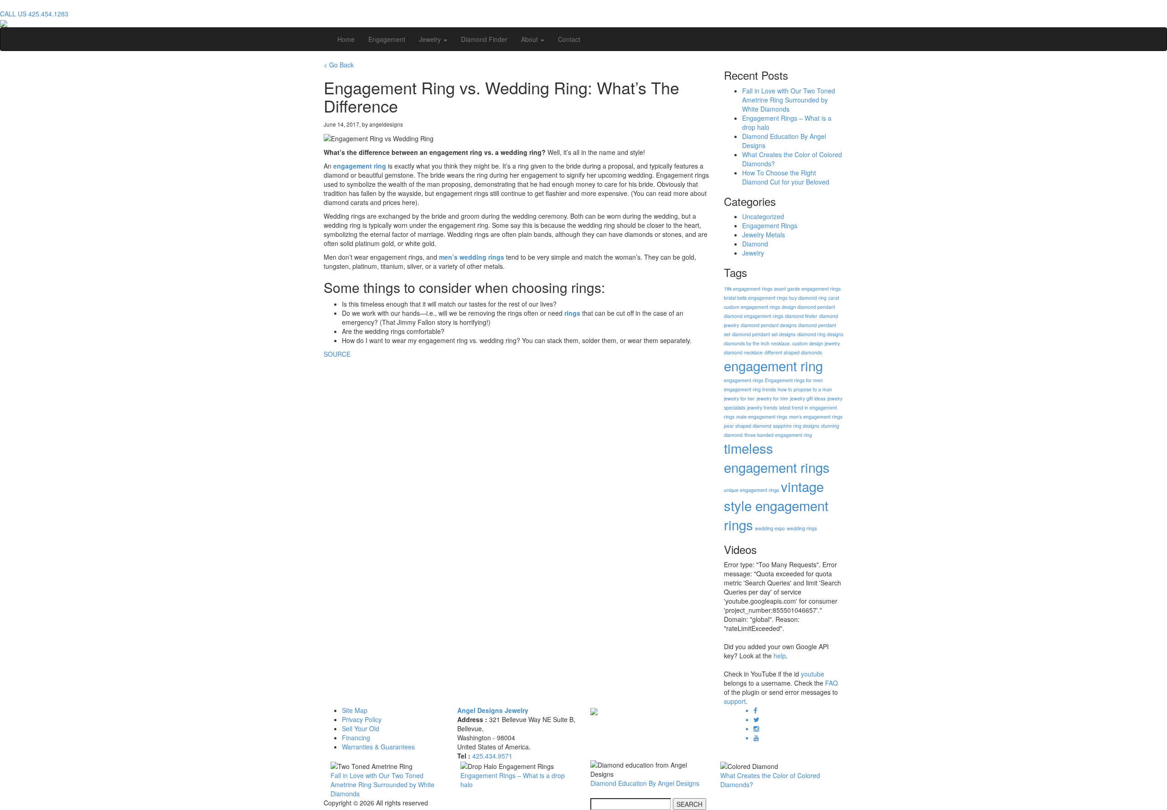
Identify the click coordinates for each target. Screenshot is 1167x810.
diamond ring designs (820, 334)
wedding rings (802, 528)
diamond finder (801, 316)
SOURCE (337, 354)
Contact (569, 39)
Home (346, 39)
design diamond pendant (808, 306)
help (780, 655)
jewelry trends (762, 407)
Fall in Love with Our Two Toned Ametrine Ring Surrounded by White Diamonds (788, 99)
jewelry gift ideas (808, 398)
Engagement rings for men (794, 380)
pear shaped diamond (747, 425)
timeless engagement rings (777, 457)
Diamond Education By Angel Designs (644, 783)
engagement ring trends (750, 389)
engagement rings (743, 380)
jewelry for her (739, 398)
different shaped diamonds (793, 352)
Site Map (354, 710)
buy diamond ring (807, 297)
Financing (356, 737)
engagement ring (358, 165)
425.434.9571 (492, 755)
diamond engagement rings (753, 316)
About (530, 39)
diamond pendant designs (768, 325)
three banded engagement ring (778, 434)
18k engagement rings (748, 288)
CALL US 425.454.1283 (34, 13)
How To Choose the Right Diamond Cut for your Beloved (785, 177)
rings (572, 313)
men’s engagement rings (815, 416)
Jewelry (431, 39)
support (735, 701)
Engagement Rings (769, 225)
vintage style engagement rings (776, 505)
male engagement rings (761, 416)
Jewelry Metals (763, 234)
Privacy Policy (362, 719)
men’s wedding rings (471, 256)
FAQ (831, 682)
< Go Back (339, 64)
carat (833, 297)
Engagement (386, 39)
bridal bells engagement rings (755, 297)
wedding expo (770, 528)
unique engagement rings (751, 490)
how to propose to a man (805, 389)
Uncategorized (763, 216)
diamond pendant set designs (763, 334)
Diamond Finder (484, 39)
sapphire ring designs (796, 425)
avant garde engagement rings (807, 288)
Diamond (755, 243)
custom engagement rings (752, 306)
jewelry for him (772, 398)
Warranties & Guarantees (378, 746)
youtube (812, 673)
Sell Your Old (360, 728)
